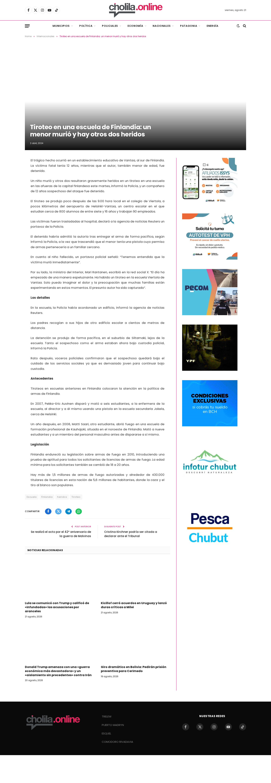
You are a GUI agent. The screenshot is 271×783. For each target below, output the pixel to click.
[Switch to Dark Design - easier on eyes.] (238, 26)
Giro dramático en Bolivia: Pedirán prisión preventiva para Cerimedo (133, 669)
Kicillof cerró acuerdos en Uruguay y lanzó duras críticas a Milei (134, 605)
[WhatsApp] (12, 190)
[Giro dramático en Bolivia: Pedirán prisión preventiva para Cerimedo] (135, 642)
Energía (212, 26)
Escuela (32, 497)
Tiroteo (76, 497)
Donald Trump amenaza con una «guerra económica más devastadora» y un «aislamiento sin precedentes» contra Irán (58, 671)
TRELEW (107, 716)
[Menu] (27, 26)
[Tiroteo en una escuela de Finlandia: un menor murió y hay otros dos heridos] (135, 97)
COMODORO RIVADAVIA (117, 742)
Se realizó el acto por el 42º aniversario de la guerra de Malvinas (61, 534)
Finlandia (47, 497)
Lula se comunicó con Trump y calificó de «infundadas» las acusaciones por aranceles (57, 607)
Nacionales (162, 26)
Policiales (110, 26)
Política (86, 26)
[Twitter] (12, 172)
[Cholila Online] (135, 10)
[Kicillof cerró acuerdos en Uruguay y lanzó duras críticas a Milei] (135, 578)
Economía (135, 26)
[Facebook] (12, 162)
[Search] (244, 26)
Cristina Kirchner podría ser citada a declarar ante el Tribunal (130, 534)
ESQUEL (106, 733)
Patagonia (188, 26)
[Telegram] (12, 181)
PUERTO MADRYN (113, 725)
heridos (62, 497)
